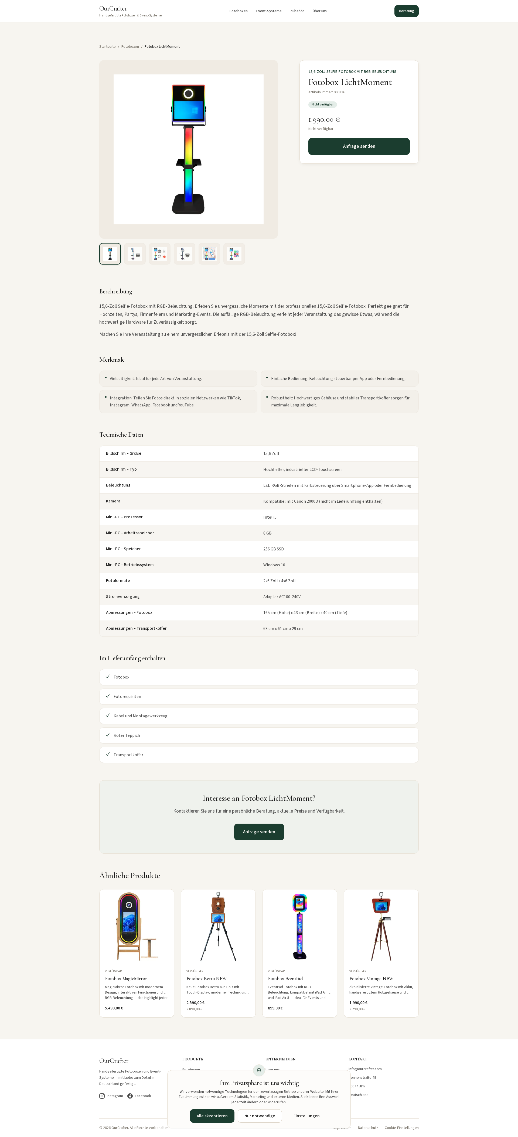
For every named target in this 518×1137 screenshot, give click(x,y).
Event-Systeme (269, 11)
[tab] (110, 254)
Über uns (320, 11)
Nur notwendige (259, 1116)
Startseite (107, 46)
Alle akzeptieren (212, 1116)
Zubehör (297, 11)
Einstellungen (307, 1116)
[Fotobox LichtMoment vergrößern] (188, 149)
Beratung (406, 11)
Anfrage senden (359, 146)
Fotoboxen (239, 11)
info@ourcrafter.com (365, 1069)
